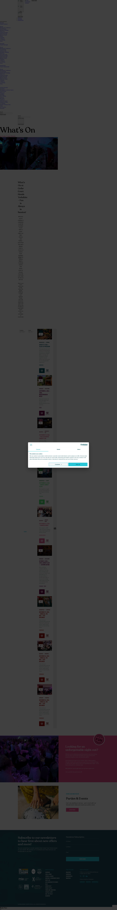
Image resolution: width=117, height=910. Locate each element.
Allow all (78, 464)
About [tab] (78, 449)
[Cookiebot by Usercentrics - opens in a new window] (81, 445)
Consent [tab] (38, 449)
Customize (57, 464)
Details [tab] (58, 449)
